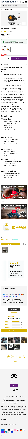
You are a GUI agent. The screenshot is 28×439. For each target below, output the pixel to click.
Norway (10, 412)
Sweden (7, 414)
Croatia (24, 407)
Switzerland (12, 414)
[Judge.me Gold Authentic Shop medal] (12, 356)
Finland (12, 409)
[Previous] (3, 257)
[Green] (3, 49)
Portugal (18, 412)
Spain (3, 414)
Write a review (10, 244)
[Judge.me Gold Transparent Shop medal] (16, 356)
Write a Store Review (14, 330)
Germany (20, 409)
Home (2, 9)
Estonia (8, 409)
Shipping (8, 37)
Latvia (13, 411)
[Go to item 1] (5, 250)
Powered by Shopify (12, 435)
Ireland (7, 411)
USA (25, 414)
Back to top (14, 367)
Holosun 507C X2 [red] (8, 9)
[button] (4, 31)
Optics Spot (6, 435)
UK (15, 414)
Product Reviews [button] (14, 309)
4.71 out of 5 (17, 316)
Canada (20, 407)
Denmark (4, 409)
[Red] (8, 49)
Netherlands (5, 412)
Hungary (3, 411)
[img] (14, 316)
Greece (24, 409)
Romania (23, 412)
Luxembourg (23, 411)
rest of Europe (20, 414)
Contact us (14, 385)
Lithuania (17, 411)
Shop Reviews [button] (14, 312)
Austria (8, 407)
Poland (14, 412)
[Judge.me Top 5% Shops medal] (24, 356)
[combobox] (14, 5)
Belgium (12, 407)
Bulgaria (16, 407)
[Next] (24, 257)
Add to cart (18, 58)
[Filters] (22, 244)
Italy (11, 411)
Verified (15, 361)
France (16, 409)
